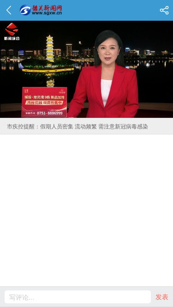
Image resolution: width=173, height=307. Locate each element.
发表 (161, 296)
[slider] (76, 110)
